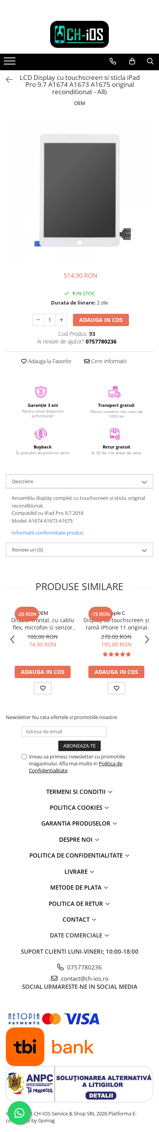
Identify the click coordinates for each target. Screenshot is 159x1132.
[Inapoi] (6, 79)
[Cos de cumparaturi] (132, 61)
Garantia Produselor (76, 823)
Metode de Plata (76, 887)
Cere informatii (108, 361)
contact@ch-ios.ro (83, 978)
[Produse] (10, 63)
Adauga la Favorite (49, 361)
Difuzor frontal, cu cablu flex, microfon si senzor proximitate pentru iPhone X (42, 623)
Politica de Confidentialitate (76, 855)
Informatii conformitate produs (47, 532)
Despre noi (76, 839)
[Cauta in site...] (150, 61)
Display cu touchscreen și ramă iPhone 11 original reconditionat (116, 623)
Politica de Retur (77, 903)
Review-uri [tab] (27, 549)
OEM (79, 103)
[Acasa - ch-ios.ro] (79, 34)
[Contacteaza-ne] (113, 61)
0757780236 (84, 967)
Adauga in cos (101, 319)
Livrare (76, 871)
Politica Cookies (77, 807)
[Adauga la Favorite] (43, 688)
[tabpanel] (79, 190)
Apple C (116, 612)
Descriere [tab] (22, 481)
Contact (77, 919)
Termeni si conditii (76, 791)
